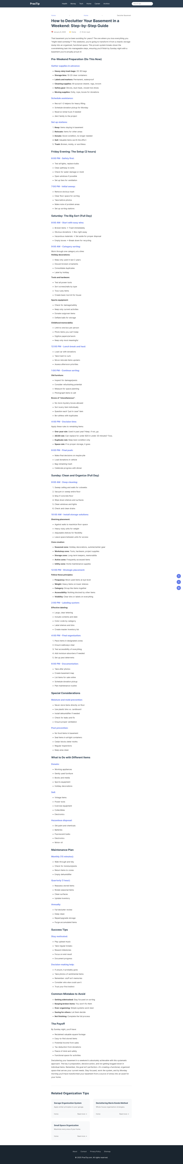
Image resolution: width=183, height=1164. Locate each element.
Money (73, 4)
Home (89, 4)
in (179, 588)
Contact (84, 1151)
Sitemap (107, 1151)
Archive (106, 4)
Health (64, 4)
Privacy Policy (95, 1151)
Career (97, 4)
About (75, 1151)
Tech (81, 4)
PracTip (35, 3)
